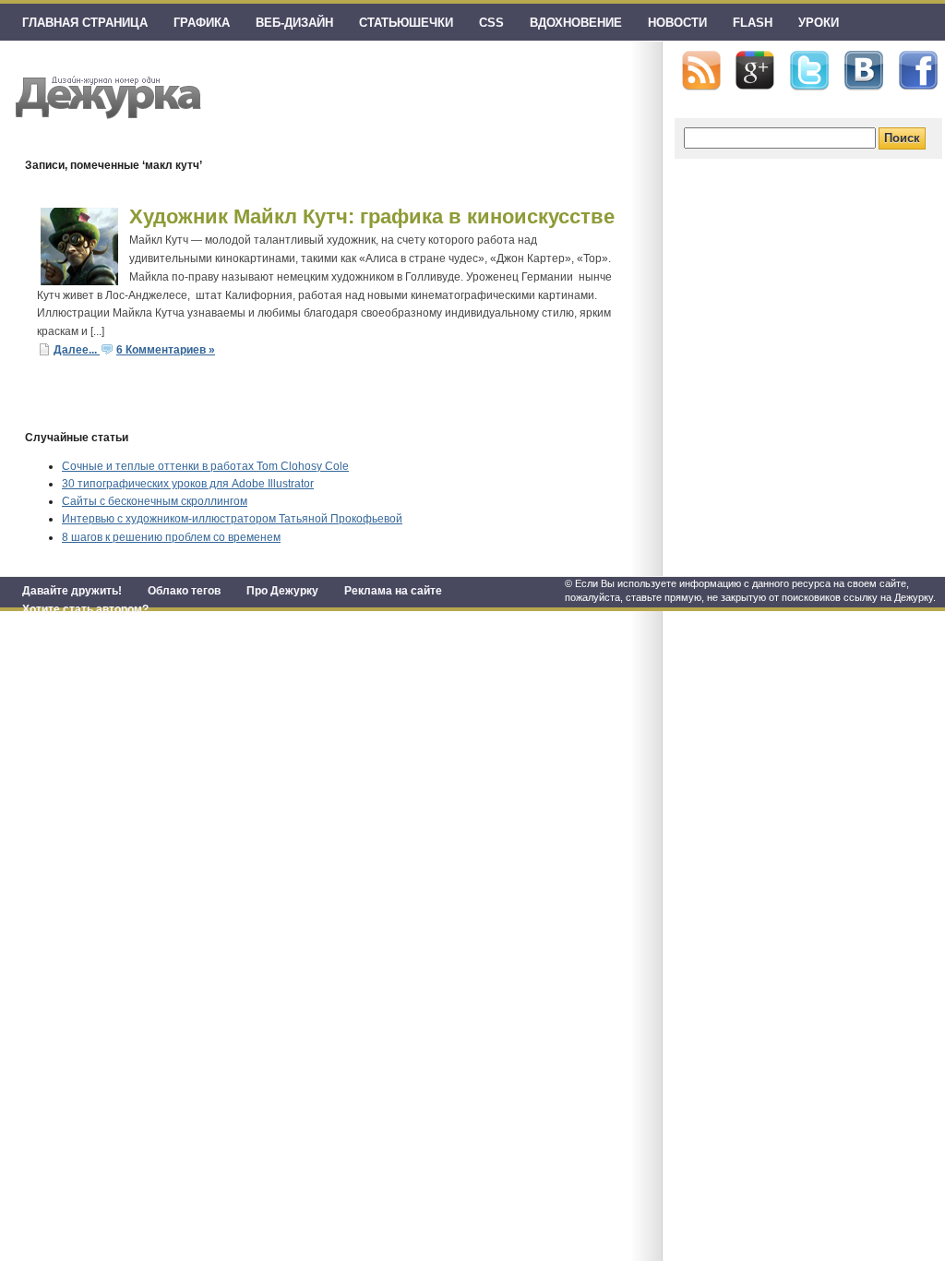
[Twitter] (809, 71)
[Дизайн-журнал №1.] (105, 94)
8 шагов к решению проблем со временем (171, 537)
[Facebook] (918, 71)
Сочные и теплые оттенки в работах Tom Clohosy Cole (205, 466)
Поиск (902, 138)
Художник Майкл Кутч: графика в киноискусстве (372, 216)
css (491, 23)
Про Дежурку (282, 590)
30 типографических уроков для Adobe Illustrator (188, 483)
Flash (752, 23)
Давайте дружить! (72, 590)
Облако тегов (184, 590)
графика (201, 23)
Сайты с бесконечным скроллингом (154, 501)
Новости (677, 23)
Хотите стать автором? (85, 609)
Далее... (77, 349)
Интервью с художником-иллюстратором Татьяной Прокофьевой (232, 518)
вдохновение (576, 23)
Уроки (818, 23)
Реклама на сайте (393, 590)
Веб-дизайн (294, 23)
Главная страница (85, 23)
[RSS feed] (701, 70)
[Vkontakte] (863, 70)
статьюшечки (406, 23)
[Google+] (755, 70)
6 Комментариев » (165, 349)
